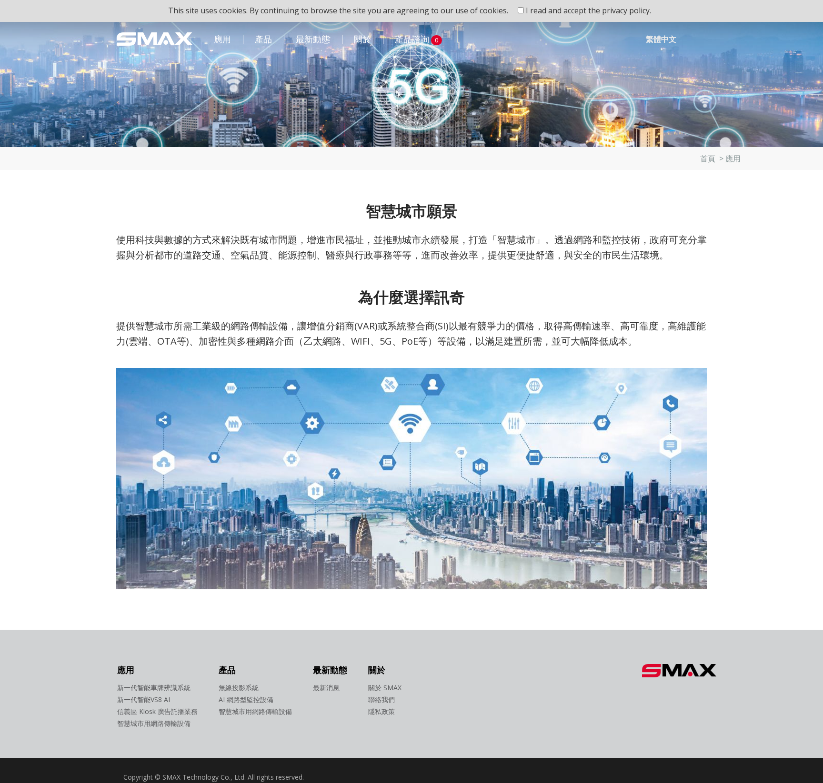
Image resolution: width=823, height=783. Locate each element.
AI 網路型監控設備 (246, 699)
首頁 (707, 158)
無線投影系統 (239, 687)
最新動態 (313, 39)
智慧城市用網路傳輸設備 (154, 723)
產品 (263, 39)
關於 (362, 39)
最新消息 (326, 687)
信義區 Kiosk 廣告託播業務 (157, 711)
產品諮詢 (416, 39)
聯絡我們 (381, 699)
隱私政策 (381, 711)
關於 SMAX (384, 687)
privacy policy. (626, 10)
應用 (222, 39)
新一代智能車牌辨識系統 (154, 687)
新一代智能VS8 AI (143, 699)
